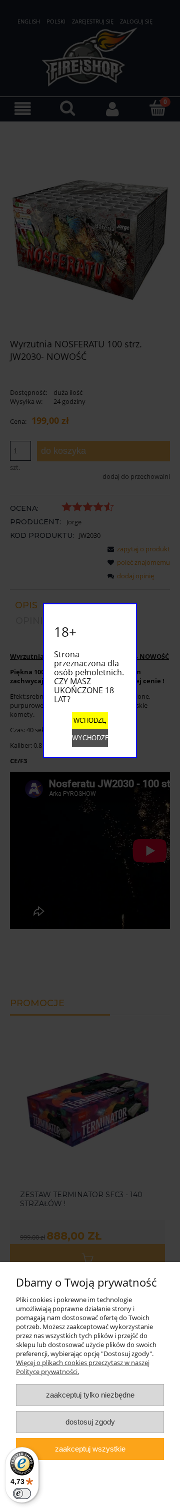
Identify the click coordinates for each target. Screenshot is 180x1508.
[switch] (22, 1493)
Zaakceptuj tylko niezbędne (90, 1395)
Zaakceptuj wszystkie (90, 1449)
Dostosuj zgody (90, 1422)
